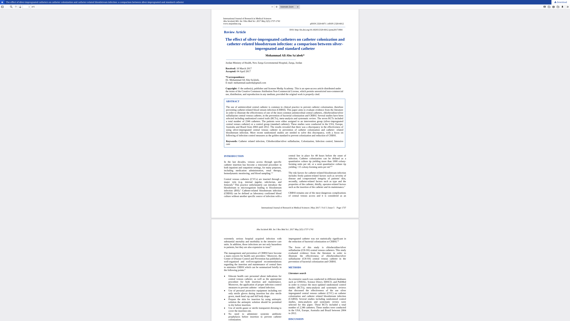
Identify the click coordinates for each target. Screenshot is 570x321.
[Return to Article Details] (2, 2)
